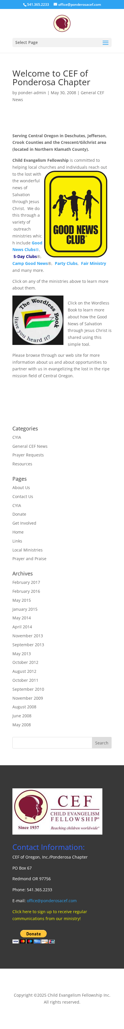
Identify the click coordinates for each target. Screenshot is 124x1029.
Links (17, 541)
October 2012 (25, 662)
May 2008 (21, 724)
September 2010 (28, 689)
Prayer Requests (28, 455)
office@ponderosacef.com (52, 900)
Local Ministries (27, 550)
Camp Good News (30, 263)
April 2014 (22, 626)
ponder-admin (32, 92)
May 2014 (21, 618)
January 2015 (24, 609)
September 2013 (28, 644)
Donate (19, 514)
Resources (22, 464)
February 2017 (26, 582)
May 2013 (21, 653)
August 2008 (24, 706)
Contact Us (22, 496)
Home (18, 532)
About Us (21, 487)
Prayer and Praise (29, 558)
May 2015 (21, 600)
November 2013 (27, 635)
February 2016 (26, 591)
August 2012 (24, 671)
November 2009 (27, 698)
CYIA (16, 437)
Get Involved (24, 523)
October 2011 (25, 680)
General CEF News (30, 446)
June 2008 (21, 715)
